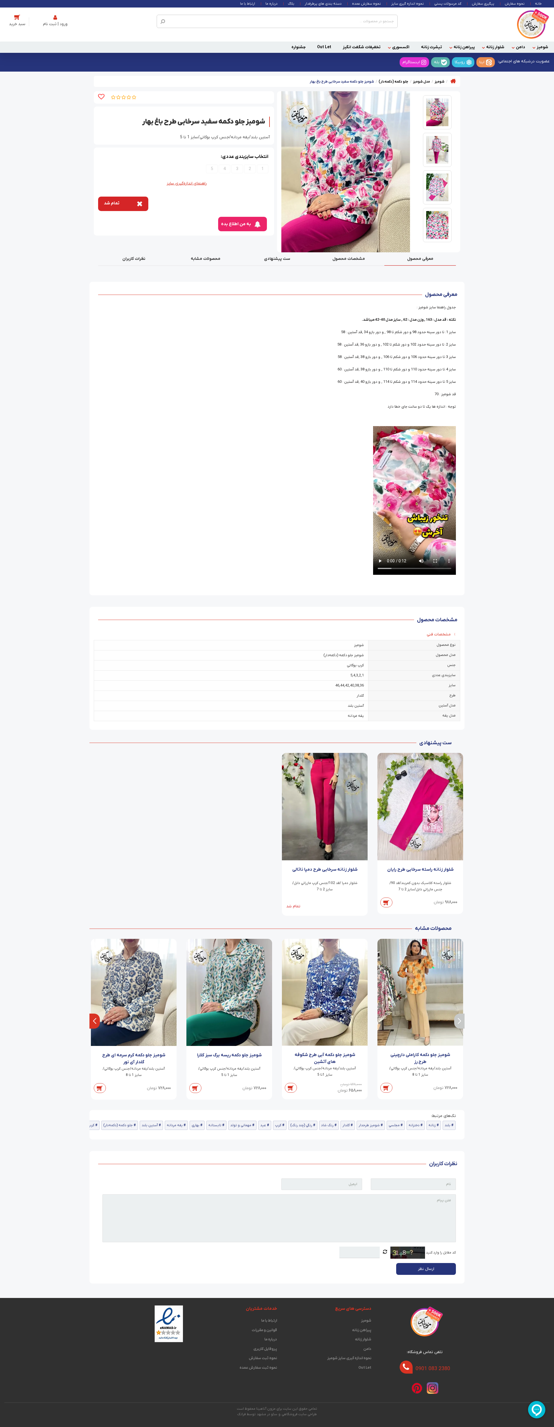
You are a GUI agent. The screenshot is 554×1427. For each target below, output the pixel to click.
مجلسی (394, 1125)
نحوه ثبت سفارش (263, 1358)
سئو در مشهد (267, 1414)
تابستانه (214, 1125)
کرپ (278, 1125)
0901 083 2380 (432, 1368)
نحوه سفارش (515, 3)
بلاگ (291, 3)
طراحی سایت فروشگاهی (299, 1414)
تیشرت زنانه (431, 47)
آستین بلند (150, 1125)
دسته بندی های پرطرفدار (323, 3)
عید (263, 1125)
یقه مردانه (175, 1125)
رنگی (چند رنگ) (301, 1125)
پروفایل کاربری (265, 1348)
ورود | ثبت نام (55, 24)
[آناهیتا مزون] (531, 24)
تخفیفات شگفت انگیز (362, 47)
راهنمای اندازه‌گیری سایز (187, 183)
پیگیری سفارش (483, 3)
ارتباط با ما (247, 3)
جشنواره (298, 47)
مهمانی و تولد (240, 1125)
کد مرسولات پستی (447, 3)
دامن (520, 47)
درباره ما (271, 3)
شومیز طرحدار (369, 1125)
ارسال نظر (426, 1269)
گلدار (346, 1125)
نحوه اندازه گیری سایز (407, 3)
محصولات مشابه (205, 259)
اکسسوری (400, 47)
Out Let (324, 47)
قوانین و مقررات (264, 1330)
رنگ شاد (327, 1125)
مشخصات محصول (348, 259)
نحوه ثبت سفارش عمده (258, 1367)
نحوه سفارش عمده (366, 3)
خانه (538, 3)
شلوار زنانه (495, 47)
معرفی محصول (420, 259)
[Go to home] (453, 81)
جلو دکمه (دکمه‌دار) (118, 1125)
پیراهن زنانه (464, 47)
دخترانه (414, 1125)
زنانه (432, 1125)
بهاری (195, 1125)
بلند (447, 1125)
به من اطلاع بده (236, 224)
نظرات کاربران (133, 259)
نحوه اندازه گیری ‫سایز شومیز (349, 1358)
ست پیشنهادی (277, 259)
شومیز (542, 47)
